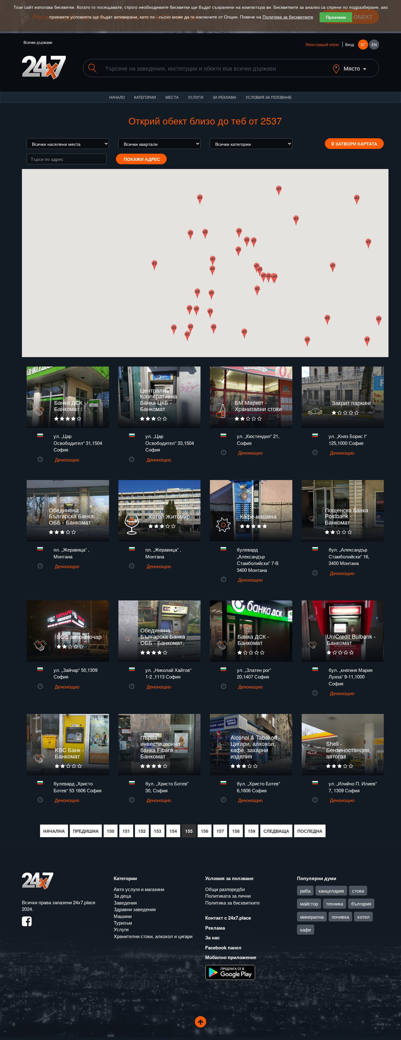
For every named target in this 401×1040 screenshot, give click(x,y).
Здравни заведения (135, 909)
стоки (358, 890)
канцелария (331, 890)
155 (189, 831)
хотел (363, 916)
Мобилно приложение (230, 957)
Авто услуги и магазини (139, 889)
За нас (212, 937)
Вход (349, 44)
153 (157, 831)
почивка (340, 916)
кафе (305, 929)
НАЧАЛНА (54, 831)
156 (204, 831)
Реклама (215, 927)
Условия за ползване (269, 97)
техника (334, 903)
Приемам (336, 17)
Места (172, 97)
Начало (117, 97)
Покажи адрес (141, 159)
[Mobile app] (230, 971)
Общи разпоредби (225, 889)
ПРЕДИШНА (86, 831)
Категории (145, 97)
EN (374, 44)
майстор (309, 903)
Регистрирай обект (322, 44)
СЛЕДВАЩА (276, 831)
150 (110, 831)
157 (220, 831)
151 (126, 831)
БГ (363, 44)
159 (251, 831)
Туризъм (123, 922)
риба (305, 890)
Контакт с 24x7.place (228, 917)
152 (142, 831)
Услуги (195, 97)
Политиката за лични (228, 895)
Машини (123, 916)
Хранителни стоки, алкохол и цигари (153, 936)
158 (236, 831)
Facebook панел (223, 947)
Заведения (125, 902)
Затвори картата (355, 143)
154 (173, 831)
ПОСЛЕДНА (309, 831)
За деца (122, 895)
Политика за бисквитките (288, 16)
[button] (210, 313)
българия (361, 903)
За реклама (224, 97)
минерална (312, 916)
